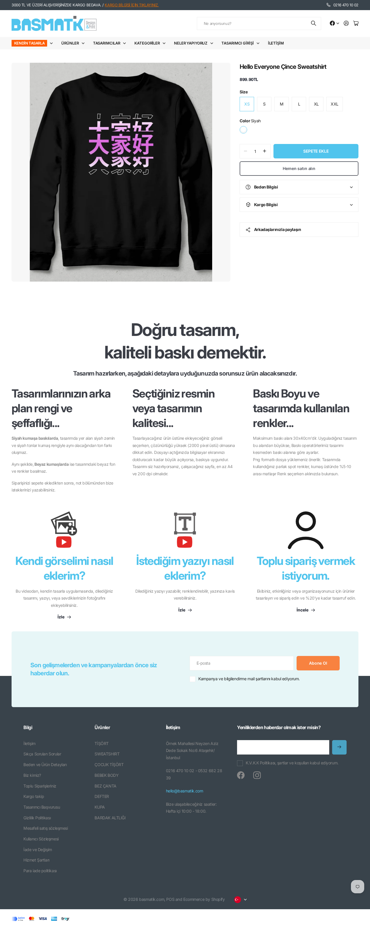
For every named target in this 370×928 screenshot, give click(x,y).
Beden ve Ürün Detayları (44, 764)
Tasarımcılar (106, 43)
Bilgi (27, 727)
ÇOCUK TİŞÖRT (109, 764)
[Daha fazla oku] (334, 23)
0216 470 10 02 (345, 5)
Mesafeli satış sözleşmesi (45, 828)
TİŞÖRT (101, 743)
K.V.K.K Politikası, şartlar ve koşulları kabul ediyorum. (292, 762)
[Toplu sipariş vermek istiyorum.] (305, 530)
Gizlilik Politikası (37, 817)
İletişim (276, 43)
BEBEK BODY (107, 775)
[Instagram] (257, 775)
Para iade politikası (40, 870)
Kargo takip (33, 796)
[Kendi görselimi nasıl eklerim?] (64, 532)
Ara (314, 23)
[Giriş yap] (346, 23)
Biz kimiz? (32, 775)
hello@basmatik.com (184, 790)
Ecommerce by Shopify (204, 899)
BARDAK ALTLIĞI (110, 817)
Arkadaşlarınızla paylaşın (277, 229)
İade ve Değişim (37, 849)
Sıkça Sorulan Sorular (42, 753)
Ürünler (70, 43)
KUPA (100, 807)
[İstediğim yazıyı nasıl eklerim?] (185, 532)
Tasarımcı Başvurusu (41, 807)
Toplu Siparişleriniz (39, 785)
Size (243, 91)
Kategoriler (147, 43)
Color (250, 120)
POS (170, 899)
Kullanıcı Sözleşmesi (41, 838)
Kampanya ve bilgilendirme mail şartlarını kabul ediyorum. (249, 678)
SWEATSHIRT (107, 753)
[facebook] (241, 775)
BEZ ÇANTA (105, 785)
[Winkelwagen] (355, 23)
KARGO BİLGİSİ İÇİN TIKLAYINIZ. (131, 5)
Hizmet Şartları (36, 859)
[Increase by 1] (265, 151)
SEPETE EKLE (315, 151)
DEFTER (102, 796)
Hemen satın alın (299, 168)
